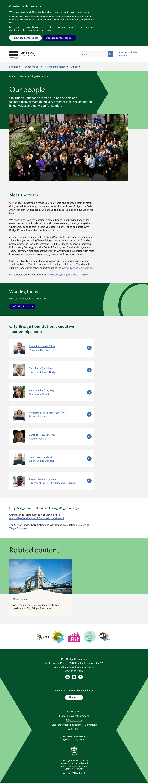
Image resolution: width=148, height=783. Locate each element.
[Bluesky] (74, 677)
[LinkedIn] (67, 677)
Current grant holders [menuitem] (128, 52)
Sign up (73, 697)
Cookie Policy (74, 729)
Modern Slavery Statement (74, 716)
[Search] (110, 54)
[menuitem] (15, 67)
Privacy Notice (74, 720)
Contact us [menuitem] (122, 56)
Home (12, 76)
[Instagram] (80, 677)
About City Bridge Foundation (33, 76)
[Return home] (22, 54)
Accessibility (74, 711)
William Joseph (78, 773)
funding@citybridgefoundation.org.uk (67, 274)
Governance (20, 599)
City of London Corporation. (77, 268)
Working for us (21, 306)
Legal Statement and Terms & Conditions (74, 724)
